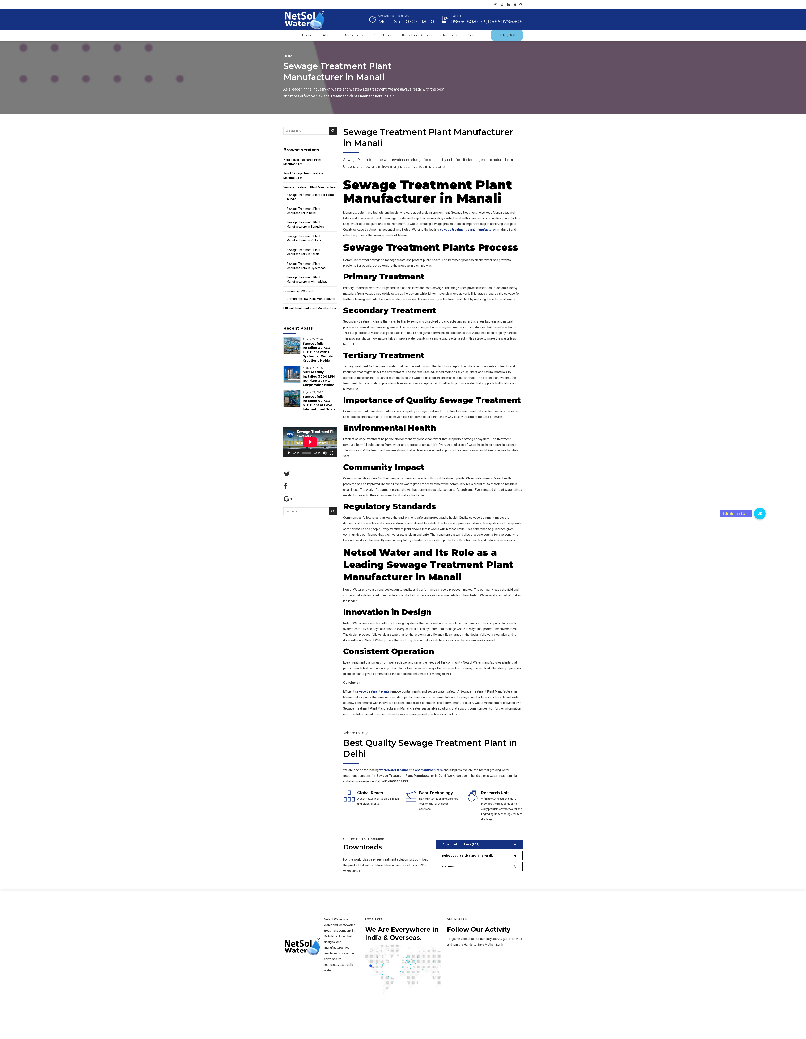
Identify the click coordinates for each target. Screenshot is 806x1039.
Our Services (353, 35)
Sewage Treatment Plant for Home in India (311, 197)
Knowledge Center (417, 35)
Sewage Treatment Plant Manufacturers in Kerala (303, 252)
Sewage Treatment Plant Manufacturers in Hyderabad (306, 266)
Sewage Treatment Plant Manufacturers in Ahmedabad (307, 279)
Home (307, 35)
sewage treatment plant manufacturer (468, 229)
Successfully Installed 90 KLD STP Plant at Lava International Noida (319, 403)
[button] (760, 514)
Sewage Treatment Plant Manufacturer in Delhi (303, 211)
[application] (310, 442)
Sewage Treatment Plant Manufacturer (310, 187)
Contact (474, 35)
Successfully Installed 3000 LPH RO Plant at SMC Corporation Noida (319, 378)
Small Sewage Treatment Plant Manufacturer (304, 176)
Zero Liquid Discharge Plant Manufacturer (302, 162)
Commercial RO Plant (298, 291)
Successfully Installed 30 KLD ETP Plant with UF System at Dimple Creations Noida (318, 351)
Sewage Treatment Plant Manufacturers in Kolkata (304, 238)
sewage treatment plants (372, 691)
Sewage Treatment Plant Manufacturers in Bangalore (306, 224)
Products (450, 35)
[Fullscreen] (331, 453)
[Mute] (325, 453)
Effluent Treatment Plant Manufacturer (309, 308)
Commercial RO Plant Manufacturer (311, 299)
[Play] (289, 453)
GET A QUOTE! (506, 35)
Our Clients (382, 35)
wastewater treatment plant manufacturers (411, 770)
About (328, 35)
